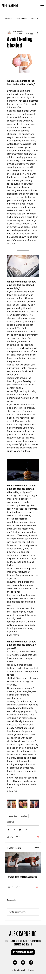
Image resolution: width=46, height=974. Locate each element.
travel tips (13, 816)
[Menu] (42, 5)
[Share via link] (26, 829)
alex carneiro (10, 5)
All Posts (8, 18)
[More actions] (37, 32)
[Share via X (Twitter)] (14, 829)
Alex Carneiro (23, 933)
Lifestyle (10, 822)
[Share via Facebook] (8, 829)
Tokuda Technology (27, 970)
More (33, 18)
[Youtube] (15, 962)
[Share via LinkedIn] (20, 829)
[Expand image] (11, 803)
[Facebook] (31, 962)
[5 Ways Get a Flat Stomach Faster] (23, 862)
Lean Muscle (21, 18)
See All (36, 847)
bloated (24, 816)
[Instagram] (23, 962)
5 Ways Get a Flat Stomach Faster (22, 877)
